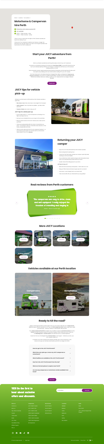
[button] (72, 28)
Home (15, 17)
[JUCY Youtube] (20, 433)
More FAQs (52, 379)
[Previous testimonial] (16, 202)
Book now (52, 83)
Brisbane (63, 408)
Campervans (33, 297)
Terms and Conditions (75, 440)
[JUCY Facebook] (16, 433)
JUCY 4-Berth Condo (32, 410)
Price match (81, 408)
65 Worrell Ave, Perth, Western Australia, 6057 (25, 29)
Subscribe (87, 390)
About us (13, 408)
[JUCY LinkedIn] (28, 433)
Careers (13, 413)
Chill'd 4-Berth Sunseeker (33, 418)
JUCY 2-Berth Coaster (32, 406)
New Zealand (64, 420)
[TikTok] (24, 433)
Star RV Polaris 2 (48, 406)
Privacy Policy (83, 440)
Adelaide (63, 406)
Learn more (23, 239)
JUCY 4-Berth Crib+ (32, 408)
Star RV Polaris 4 (48, 408)
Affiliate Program (15, 425)
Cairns (63, 410)
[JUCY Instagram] (13, 433)
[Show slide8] (57, 218)
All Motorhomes (48, 413)
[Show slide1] (45, 218)
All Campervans (31, 422)
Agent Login (27, 440)
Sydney (63, 418)
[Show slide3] (49, 218)
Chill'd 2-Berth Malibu (32, 415)
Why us (13, 427)
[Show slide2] (47, 218)
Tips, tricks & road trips (16, 410)
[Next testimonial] (87, 202)
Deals (80, 406)
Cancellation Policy (16, 422)
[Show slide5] (52, 218)
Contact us (14, 406)
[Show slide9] (59, 218)
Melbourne (64, 413)
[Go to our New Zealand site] (89, 440)
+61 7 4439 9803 (19, 31)
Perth (63, 415)
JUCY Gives (14, 420)
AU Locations (26, 17)
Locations (21, 17)
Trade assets (14, 415)
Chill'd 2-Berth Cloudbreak (33, 413)
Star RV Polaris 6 (48, 410)
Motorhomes (71, 297)
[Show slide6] (54, 218)
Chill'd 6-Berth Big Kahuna (33, 420)
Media (13, 418)
